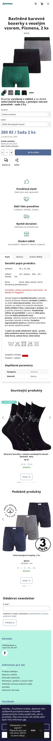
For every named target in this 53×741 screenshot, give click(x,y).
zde (24, 719)
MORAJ (26, 33)
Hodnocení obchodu (10, 690)
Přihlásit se (9, 622)
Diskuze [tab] (19, 257)
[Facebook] (5, 653)
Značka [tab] (36, 257)
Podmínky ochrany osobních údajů (17, 684)
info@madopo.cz (9, 645)
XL (25, 568)
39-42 (29, 464)
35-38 (23, 464)
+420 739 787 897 (9, 648)
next (50, 417)
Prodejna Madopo (10, 671)
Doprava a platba (9, 674)
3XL (34, 568)
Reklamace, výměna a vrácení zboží (17, 681)
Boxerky (34, 372)
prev (3, 417)
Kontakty (6, 687)
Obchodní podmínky (11, 677)
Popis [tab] (7, 257)
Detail (25, 477)
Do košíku (35, 152)
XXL (29, 568)
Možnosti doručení (9, 143)
